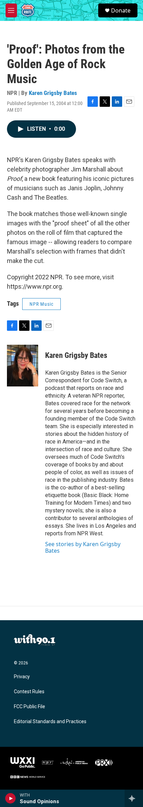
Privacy (22, 676)
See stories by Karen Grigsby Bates (82, 547)
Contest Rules (29, 691)
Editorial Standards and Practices (50, 721)
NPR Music (41, 304)
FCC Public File (29, 706)
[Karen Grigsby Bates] (22, 365)
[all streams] (134, 798)
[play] (10, 798)
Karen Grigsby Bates (53, 92)
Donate (121, 10)
